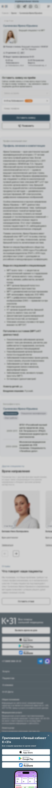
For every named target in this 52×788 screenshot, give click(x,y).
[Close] (48, 735)
